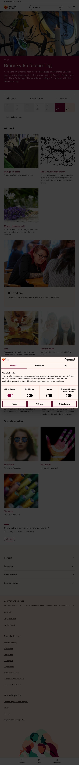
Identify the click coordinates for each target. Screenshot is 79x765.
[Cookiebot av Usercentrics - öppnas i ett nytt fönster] (68, 359)
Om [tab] (65, 365)
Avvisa (14, 404)
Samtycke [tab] (13, 365)
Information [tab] (39, 365)
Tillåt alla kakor (64, 404)
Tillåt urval (39, 404)
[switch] (30, 395)
